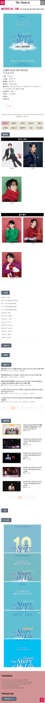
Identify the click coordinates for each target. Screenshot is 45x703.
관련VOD (22, 128)
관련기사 (14, 128)
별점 (39, 123)
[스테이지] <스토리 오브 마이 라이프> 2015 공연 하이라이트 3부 (32, 469)
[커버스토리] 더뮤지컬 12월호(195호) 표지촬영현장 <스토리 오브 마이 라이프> (32, 427)
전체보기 (5, 123)
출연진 (14, 123)
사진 (30, 128)
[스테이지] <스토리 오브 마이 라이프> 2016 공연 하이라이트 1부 (32, 455)
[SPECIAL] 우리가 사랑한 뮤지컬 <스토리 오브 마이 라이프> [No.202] (22, 369)
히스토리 (39, 128)
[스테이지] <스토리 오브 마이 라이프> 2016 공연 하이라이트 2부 (32, 441)
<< (4, 408)
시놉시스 (31, 123)
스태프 (22, 123)
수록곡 (5, 128)
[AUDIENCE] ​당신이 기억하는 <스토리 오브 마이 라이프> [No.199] (21, 375)
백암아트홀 (13, 84)
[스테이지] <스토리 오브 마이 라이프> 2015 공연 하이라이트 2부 (32, 483)
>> (40, 408)
